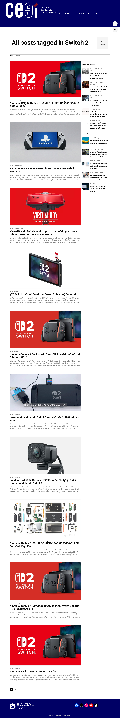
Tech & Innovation (96, 68)
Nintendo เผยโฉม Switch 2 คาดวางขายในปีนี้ (34, 672)
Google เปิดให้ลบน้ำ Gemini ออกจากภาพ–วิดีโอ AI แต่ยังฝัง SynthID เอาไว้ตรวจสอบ (98, 126)
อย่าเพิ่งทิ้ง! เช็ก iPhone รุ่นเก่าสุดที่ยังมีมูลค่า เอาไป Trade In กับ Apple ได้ (98, 166)
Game (11, 100)
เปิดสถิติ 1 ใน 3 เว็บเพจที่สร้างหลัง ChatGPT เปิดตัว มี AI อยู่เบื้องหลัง (98, 189)
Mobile (92, 149)
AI (90, 109)
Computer (93, 172)
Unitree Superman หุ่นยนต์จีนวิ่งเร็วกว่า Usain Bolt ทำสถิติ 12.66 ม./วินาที (98, 103)
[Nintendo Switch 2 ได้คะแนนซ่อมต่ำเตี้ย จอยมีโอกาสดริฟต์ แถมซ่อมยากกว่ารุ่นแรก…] (45, 518)
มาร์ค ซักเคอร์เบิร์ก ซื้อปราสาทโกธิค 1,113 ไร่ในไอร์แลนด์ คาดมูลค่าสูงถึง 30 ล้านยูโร (99, 76)
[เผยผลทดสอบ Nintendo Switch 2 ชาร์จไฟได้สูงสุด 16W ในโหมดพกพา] (45, 392)
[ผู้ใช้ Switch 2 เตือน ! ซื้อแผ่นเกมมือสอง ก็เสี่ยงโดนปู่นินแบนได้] (45, 269)
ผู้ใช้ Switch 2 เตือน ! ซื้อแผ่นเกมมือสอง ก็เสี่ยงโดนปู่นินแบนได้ (43, 294)
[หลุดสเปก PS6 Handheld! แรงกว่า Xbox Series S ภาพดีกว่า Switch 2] (45, 142)
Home (11, 55)
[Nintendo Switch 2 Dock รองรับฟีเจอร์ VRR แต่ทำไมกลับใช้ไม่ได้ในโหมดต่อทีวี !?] (45, 329)
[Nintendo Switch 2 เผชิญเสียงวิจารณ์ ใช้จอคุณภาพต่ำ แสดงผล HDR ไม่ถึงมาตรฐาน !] (45, 581)
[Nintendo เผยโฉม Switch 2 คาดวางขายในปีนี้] (45, 645)
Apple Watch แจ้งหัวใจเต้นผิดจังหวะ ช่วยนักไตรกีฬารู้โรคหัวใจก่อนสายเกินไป (99, 89)
